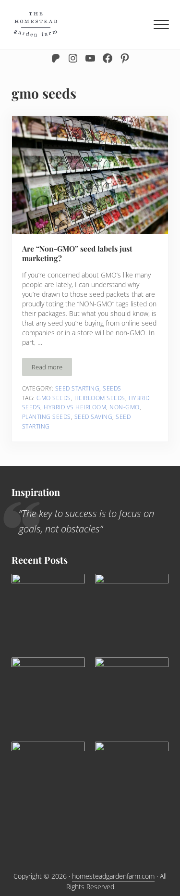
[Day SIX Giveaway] (48, 794)
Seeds (112, 388)
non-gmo (124, 407)
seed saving (93, 417)
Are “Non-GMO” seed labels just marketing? (77, 253)
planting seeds (46, 417)
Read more (52, 369)
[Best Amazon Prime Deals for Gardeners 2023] (48, 610)
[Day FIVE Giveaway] (131, 778)
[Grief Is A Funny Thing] (131, 610)
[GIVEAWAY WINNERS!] (48, 694)
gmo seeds (53, 398)
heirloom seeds (99, 398)
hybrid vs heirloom (75, 407)
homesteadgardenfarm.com (113, 876)
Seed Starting (77, 388)
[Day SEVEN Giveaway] (131, 694)
